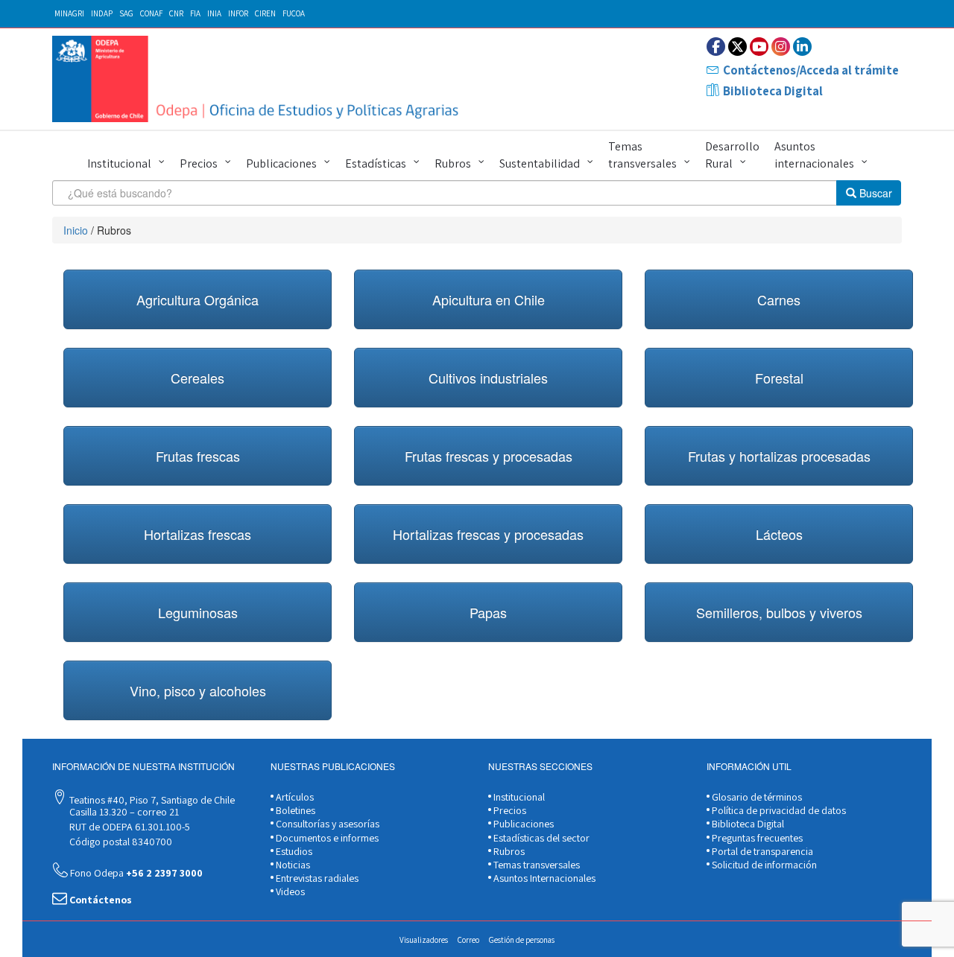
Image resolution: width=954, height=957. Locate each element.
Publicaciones (281, 163)
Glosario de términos (756, 797)
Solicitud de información (763, 864)
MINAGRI (69, 13)
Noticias (292, 864)
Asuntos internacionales (814, 155)
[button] (197, 299)
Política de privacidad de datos (778, 810)
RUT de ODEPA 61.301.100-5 (128, 826)
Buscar (874, 192)
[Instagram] (780, 46)
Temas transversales (642, 155)
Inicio (75, 230)
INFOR (238, 13)
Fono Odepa (135, 873)
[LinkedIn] (802, 46)
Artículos (294, 797)
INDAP (102, 13)
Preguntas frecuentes (756, 838)
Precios (199, 163)
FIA (195, 13)
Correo (468, 940)
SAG (126, 13)
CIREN (265, 13)
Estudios (293, 851)
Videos (289, 891)
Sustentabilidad (539, 163)
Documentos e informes (326, 838)
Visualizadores (423, 940)
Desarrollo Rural (732, 155)
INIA (214, 13)
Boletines (294, 810)
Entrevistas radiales (316, 878)
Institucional (119, 163)
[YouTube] (759, 46)
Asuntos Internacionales (543, 878)
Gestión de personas (522, 940)
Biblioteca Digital (773, 91)
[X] (737, 46)
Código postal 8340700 (119, 841)
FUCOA (293, 13)
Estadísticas (375, 163)
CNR (176, 13)
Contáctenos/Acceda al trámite (811, 70)
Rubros (453, 163)
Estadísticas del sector (540, 838)
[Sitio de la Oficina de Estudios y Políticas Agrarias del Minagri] (259, 79)
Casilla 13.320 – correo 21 (123, 811)
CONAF (151, 13)
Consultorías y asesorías (326, 823)
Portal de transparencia (761, 851)
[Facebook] (716, 46)
